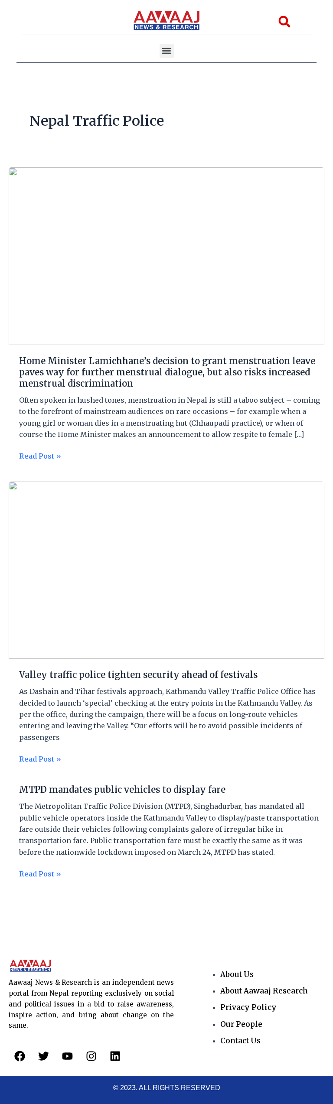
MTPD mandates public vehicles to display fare (122, 789)
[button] (167, 51)
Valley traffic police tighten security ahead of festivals (138, 674)
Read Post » (40, 455)
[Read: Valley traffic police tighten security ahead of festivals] (166, 569)
